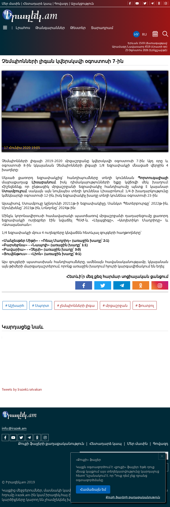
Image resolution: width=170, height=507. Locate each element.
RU (144, 34)
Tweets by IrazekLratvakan (22, 389)
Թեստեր (78, 27)
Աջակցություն (82, 3)
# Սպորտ (40, 305)
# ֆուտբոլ (144, 305)
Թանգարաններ (50, 27)
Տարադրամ (102, 27)
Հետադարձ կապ (37, 3)
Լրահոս (23, 27)
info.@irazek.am (14, 428)
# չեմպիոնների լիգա (76, 305)
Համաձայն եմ (93, 489)
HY (136, 34)
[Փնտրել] (165, 34)
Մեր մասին (11, 3)
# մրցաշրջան (115, 305)
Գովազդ (61, 3)
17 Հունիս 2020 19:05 (22, 147)
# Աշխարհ (14, 305)
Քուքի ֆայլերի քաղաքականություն (133, 497)
